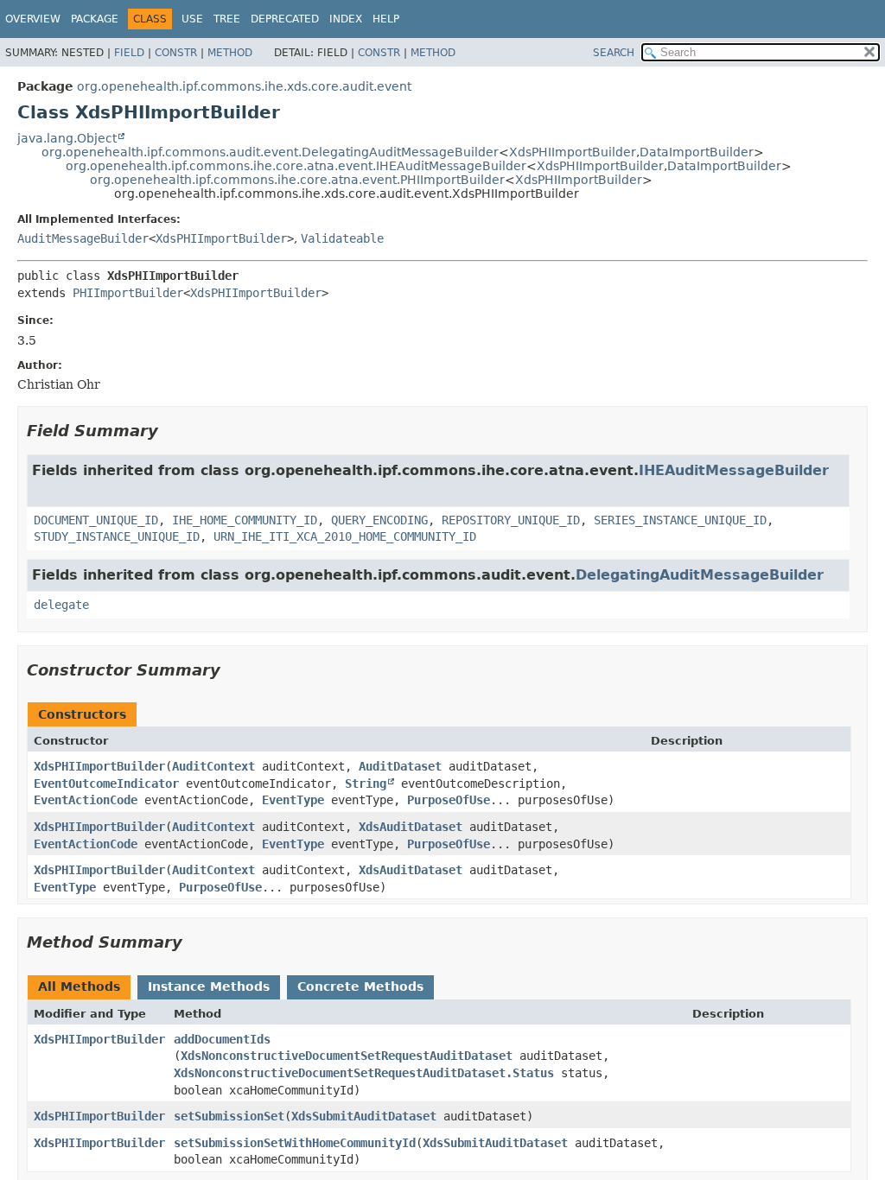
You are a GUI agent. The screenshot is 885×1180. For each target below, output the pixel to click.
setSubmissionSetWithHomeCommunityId (295, 1143)
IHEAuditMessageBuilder (734, 470)
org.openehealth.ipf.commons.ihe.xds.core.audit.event (244, 86)
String (365, 783)
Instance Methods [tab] (209, 986)
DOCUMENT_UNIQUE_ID (96, 520)
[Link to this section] (170, 431)
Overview (32, 19)
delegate (61, 605)
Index (345, 19)
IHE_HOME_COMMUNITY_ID (244, 520)
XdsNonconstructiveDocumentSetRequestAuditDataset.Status (364, 1073)
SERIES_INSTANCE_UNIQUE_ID (680, 520)
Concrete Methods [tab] (360, 986)
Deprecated (285, 19)
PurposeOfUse (448, 800)
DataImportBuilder (697, 152)
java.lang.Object (67, 138)
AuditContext (213, 766)
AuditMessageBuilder (83, 238)
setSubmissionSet (229, 1116)
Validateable (342, 238)
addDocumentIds (222, 1039)
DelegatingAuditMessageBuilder (700, 575)
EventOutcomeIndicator (106, 783)
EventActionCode (85, 800)
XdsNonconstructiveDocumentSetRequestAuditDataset (347, 1056)
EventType (293, 800)
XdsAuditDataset (410, 827)
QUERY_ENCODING (379, 520)
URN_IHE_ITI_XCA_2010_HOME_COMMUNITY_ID (344, 536)
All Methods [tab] (79, 986)
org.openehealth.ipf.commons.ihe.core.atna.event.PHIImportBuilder (297, 180)
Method (229, 53)
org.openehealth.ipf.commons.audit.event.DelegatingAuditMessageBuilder (270, 152)
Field (129, 53)
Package (94, 19)
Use (192, 19)
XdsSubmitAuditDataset (363, 1116)
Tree (226, 19)
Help (385, 19)
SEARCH (613, 53)
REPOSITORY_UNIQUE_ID (511, 520)
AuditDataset (400, 766)
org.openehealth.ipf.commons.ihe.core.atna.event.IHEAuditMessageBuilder (296, 166)
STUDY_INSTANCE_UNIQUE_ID (117, 536)
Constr (176, 53)
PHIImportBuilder (128, 293)
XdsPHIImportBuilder (572, 152)
